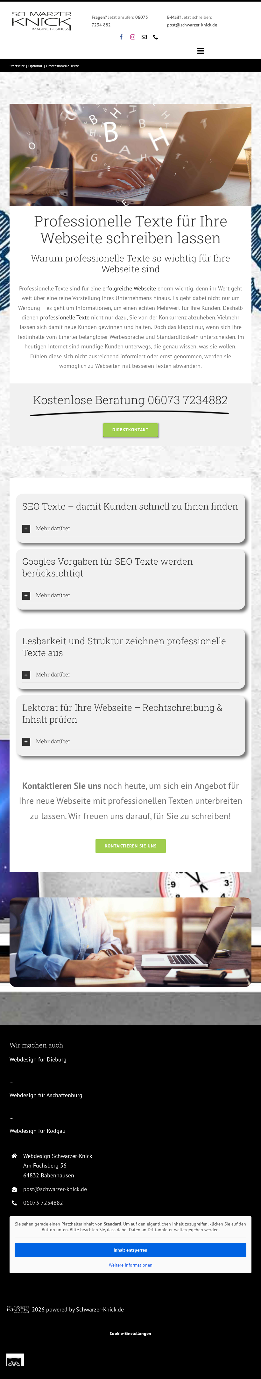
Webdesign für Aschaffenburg (46, 1095)
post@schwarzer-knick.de (192, 25)
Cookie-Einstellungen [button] (130, 1333)
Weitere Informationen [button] (130, 1265)
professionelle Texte (64, 317)
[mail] (144, 36)
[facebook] (121, 36)
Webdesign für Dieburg (38, 1059)
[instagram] (132, 36)
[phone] (155, 36)
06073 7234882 (43, 1202)
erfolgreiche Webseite (129, 288)
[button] (130, 529)
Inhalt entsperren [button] (130, 1250)
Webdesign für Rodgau (38, 1130)
